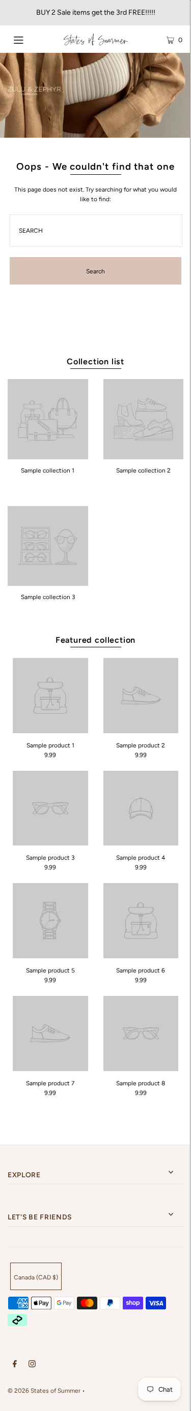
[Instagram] (32, 1365)
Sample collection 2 (143, 470)
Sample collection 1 (47, 470)
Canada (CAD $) (36, 1277)
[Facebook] (15, 1365)
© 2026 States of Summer (44, 1390)
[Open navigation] (30, 39)
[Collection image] (48, 455)
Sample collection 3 (48, 597)
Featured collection (95, 640)
